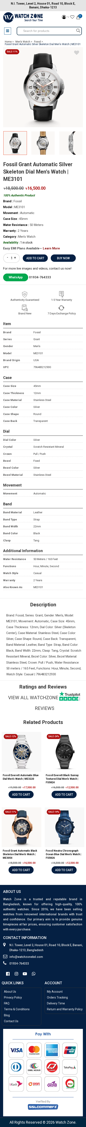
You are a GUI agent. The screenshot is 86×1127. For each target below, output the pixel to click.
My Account (55, 991)
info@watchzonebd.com (26, 956)
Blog (7, 1015)
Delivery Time (56, 1003)
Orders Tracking (57, 997)
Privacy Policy (13, 997)
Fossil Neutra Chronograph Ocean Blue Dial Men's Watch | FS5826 (63, 854)
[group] (43, 87)
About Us (10, 991)
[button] (78, 145)
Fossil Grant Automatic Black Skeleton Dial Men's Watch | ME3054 (20, 854)
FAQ (6, 1003)
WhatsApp (16, 277)
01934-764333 (40, 277)
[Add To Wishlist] (76, 53)
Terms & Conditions (17, 1009)
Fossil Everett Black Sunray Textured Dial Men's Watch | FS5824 (62, 779)
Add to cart (21, 794)
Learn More (51, 248)
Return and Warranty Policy (65, 1009)
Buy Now (63, 258)
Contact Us (11, 1021)
